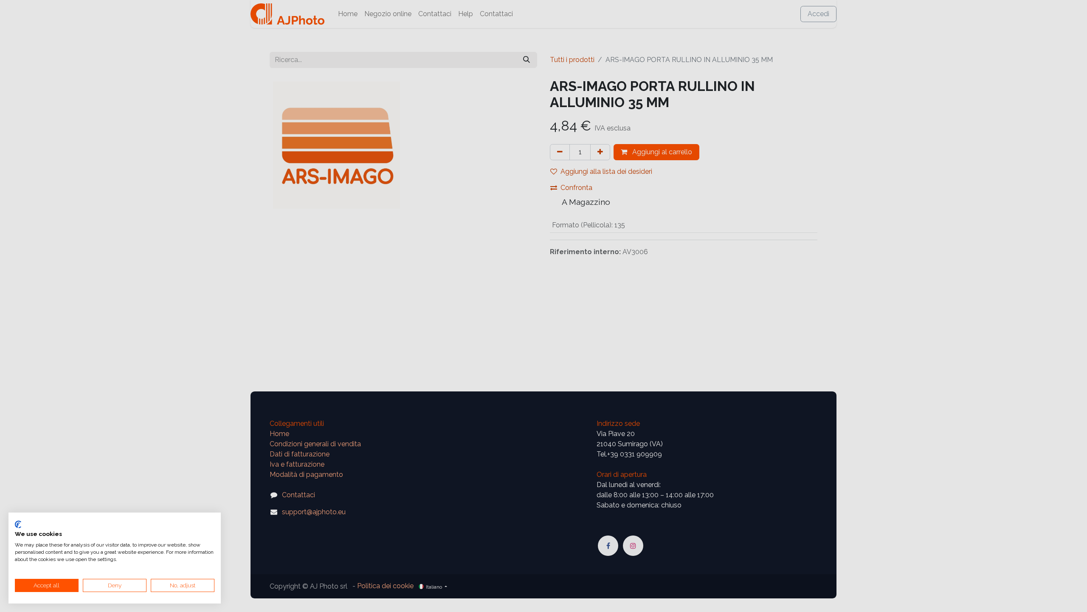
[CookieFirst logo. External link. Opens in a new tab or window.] (18, 524)
